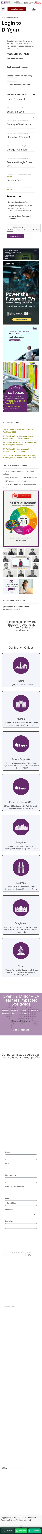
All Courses (26, 1353)
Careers (7, 1326)
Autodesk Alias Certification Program (30, 1367)
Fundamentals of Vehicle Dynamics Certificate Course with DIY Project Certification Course (11, 1419)
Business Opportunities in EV (11, 1370)
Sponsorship (9, 1322)
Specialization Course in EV (10, 1378)
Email (7, 1164)
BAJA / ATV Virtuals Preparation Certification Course (31, 1395)
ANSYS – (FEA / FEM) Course (30, 1355)
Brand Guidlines (10, 1330)
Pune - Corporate (21, 759)
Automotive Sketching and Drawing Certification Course (30, 1391)
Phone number (10, 1175)
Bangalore (21, 842)
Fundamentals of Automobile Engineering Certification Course (11, 1411)
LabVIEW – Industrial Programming (28, 1423)
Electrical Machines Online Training (30, 1408)
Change (9, 176)
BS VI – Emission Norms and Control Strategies (30, 1387)
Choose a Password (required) (19, 76)
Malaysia (21, 882)
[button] (3, 9)
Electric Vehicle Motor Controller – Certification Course (10, 1403)
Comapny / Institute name (14, 1187)
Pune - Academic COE (21, 802)
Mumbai (21, 718)
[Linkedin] (15, 1458)
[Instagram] (26, 1458)
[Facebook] (10, 1448)
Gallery (7, 1334)
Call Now (9, 1531)
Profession (9, 1210)
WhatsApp (22, 1531)
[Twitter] (21, 1448)
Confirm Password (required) (19, 84)
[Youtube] (32, 1448)
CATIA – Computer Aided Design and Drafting (31, 1399)
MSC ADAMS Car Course (29, 1363)
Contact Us (8, 1342)
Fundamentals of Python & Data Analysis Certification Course (31, 1371)
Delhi (21, 681)
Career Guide (9, 1338)
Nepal (21, 966)
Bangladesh (21, 923)
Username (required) (15, 58)
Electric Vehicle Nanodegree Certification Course (11, 1391)
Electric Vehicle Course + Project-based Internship (10, 1354)
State (7, 1198)
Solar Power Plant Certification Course (31, 1435)
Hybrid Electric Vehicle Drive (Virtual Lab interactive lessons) (11, 1384)
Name (7, 1152)
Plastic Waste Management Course (30, 1431)
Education (9, 1221)
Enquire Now (36, 1531)
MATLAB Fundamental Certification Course (28, 1427)
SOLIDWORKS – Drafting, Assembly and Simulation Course (29, 1360)
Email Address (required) (17, 67)
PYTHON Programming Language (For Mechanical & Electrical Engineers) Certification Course (30, 1377)
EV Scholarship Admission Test (11, 1374)
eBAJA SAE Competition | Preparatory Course (29, 1404)
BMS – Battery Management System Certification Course (11, 1396)
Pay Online (8, 1318)
